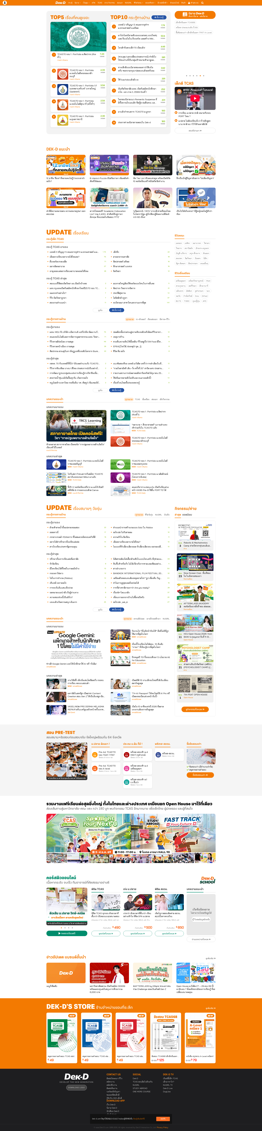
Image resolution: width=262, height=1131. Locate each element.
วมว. (208, 291)
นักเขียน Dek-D (113, 1111)
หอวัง (178, 296)
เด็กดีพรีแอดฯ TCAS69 (185, 22)
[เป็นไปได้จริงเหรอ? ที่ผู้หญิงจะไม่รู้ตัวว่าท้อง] (196, 198)
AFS (204, 301)
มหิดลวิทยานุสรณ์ (196, 281)
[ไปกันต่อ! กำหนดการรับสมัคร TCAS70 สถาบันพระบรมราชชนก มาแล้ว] (56, 477)
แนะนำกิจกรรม (51, 450)
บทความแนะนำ (54, 618)
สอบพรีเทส (149, 2)
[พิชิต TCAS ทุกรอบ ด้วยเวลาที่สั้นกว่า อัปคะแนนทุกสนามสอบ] (105, 902)
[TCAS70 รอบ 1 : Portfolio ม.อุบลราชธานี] (62, 120)
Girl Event (71, 712)
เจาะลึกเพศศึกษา (154, 619)
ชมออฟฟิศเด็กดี (113, 1095)
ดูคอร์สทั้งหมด (105, 934)
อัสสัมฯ (189, 291)
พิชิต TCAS (97, 889)
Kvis (197, 296)
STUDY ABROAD (140, 1088)
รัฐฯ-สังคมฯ (180, 263)
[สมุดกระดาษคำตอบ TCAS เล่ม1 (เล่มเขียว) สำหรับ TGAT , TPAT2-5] (61, 1033)
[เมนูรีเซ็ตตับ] (66, 973)
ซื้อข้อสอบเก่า (194, 744)
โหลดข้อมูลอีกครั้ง (202, 920)
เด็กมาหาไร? (168, 1081)
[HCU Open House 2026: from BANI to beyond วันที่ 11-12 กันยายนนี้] (195, 624)
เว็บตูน (85, 2)
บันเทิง (166, 514)
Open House (188, 640)
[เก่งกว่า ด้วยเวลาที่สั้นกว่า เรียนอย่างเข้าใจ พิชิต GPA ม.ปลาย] (137, 902)
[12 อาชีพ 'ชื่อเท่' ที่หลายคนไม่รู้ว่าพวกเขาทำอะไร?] (66, 165)
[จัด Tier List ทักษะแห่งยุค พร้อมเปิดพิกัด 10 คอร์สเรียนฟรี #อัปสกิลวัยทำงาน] (152, 165)
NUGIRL (128, 2)
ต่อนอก (120, 2)
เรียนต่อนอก (152, 319)
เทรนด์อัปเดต (139, 619)
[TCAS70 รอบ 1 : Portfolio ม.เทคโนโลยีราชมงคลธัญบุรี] (56, 464)
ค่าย (185, 549)
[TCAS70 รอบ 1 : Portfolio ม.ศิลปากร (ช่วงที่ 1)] (78, 36)
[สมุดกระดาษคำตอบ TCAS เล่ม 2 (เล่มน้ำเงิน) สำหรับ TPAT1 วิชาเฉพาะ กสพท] (96, 1033)
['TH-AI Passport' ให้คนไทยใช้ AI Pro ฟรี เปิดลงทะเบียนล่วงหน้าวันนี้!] (120, 697)
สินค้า (183, 2)
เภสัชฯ (187, 243)
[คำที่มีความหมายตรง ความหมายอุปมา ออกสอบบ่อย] (66, 198)
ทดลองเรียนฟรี (67, 933)
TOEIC (187, 301)
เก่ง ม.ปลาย (129, 889)
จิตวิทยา (188, 258)
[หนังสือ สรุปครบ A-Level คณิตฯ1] (200, 1033)
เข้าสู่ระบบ (194, 2)
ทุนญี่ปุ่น (196, 301)
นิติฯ (205, 258)
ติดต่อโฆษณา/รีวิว (114, 1078)
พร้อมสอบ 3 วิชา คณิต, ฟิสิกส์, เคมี (167, 920)
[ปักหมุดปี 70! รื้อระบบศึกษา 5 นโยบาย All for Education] (120, 661)
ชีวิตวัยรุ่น (138, 2)
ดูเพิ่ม (100, 310)
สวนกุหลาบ (181, 286)
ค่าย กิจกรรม (110, 2)
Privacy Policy (162, 1127)
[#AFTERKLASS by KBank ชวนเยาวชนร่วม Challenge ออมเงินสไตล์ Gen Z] (152, 973)
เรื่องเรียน (145, 399)
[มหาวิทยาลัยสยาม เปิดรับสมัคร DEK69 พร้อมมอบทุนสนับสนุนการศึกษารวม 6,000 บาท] (109, 973)
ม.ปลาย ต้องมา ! (100, 744)
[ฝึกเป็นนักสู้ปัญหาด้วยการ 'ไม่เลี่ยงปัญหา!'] (196, 165)
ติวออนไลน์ (174, 2)
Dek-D (135, 1078)
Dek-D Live (167, 1088)
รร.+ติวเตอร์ (140, 319)
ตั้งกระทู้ (159, 17)
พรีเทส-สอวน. (162, 744)
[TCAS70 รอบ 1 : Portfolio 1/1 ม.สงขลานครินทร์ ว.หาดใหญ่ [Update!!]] (62, 89)
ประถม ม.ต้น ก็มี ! (132, 744)
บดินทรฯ (179, 291)
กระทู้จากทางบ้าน (56, 514)
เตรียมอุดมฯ (181, 281)
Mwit (208, 281)
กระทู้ (70, 2)
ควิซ (93, 2)
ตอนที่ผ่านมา (194, 131)
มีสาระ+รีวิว (164, 319)
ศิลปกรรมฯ (192, 263)
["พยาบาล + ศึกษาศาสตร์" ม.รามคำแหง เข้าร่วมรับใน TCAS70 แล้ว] (120, 428)
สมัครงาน (111, 1081)
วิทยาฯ (179, 248)
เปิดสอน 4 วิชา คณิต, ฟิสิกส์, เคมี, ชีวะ (136, 920)
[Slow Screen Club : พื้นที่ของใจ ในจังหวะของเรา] (195, 563)
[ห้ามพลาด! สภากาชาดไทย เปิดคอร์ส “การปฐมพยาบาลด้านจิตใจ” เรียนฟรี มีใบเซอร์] (76, 426)
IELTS (178, 301)
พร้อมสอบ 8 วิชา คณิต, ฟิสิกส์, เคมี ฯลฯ (105, 920)
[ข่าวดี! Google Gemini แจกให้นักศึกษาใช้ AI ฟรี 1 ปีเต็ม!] (76, 645)
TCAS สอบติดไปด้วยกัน (143, 1081)
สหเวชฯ (179, 258)
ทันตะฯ (206, 253)
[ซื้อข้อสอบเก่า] (201, 756)
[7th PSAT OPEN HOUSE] (195, 684)
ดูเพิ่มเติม (210, 958)
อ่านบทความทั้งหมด (200, 939)
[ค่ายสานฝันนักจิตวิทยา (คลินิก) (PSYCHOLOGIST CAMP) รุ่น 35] (195, 654)
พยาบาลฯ (197, 243)
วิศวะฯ (206, 243)
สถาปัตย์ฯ (189, 248)
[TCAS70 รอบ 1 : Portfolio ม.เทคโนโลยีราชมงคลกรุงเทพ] (120, 464)
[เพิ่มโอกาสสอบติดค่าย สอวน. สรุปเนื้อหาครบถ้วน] (169, 902)
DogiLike (167, 1091)
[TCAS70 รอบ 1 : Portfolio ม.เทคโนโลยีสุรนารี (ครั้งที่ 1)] (62, 104)
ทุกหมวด (130, 319)
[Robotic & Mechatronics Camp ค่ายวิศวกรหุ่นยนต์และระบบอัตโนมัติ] (195, 532)
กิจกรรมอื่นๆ (188, 579)
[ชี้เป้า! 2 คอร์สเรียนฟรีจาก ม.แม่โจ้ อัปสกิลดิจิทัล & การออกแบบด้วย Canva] (56, 491)
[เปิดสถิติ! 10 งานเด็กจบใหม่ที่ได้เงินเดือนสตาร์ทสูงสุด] (120, 684)
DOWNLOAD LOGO (76, 1088)
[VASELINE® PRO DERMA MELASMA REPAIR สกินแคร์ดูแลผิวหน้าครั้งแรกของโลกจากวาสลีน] (56, 710)
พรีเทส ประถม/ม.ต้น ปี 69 (187, 27)
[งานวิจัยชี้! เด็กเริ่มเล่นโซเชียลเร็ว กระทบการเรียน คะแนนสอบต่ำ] (56, 684)
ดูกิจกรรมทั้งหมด (194, 709)
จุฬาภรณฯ (199, 291)
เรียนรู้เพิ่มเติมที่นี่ (139, 1118)
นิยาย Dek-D (112, 1108)
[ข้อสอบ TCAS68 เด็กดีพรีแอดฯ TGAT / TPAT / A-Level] (165, 1033)
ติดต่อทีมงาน (112, 1088)
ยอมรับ (163, 1118)
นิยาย (77, 2)
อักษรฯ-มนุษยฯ (202, 248)
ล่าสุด (178, 514)
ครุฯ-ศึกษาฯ (195, 253)
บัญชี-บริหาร (181, 253)
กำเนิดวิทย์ (187, 296)
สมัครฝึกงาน (112, 1085)
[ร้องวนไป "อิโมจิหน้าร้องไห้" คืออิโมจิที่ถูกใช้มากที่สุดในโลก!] (120, 634)
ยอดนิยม (187, 514)
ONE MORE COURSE (141, 1091)
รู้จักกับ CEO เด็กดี (114, 1098)
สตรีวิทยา (192, 286)
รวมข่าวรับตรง (62, 60)
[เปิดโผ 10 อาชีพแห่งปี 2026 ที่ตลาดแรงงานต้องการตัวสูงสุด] (120, 710)
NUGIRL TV (168, 1085)
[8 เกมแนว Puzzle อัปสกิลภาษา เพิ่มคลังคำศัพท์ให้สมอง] (109, 165)
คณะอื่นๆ (204, 263)
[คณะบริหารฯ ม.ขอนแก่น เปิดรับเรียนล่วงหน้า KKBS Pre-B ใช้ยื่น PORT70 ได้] (120, 491)
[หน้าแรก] (60, 2)
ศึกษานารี (204, 286)
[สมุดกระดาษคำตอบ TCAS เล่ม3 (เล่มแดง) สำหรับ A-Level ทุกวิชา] (131, 1033)
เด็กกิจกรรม (164, 399)
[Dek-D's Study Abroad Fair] (173, 838)
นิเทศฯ (197, 258)
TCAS (100, 2)
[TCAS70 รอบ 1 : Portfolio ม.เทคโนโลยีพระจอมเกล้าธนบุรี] (62, 74)
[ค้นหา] (202, 3)
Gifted (204, 296)
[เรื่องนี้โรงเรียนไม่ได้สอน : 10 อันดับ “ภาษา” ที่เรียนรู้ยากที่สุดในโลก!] (120, 648)
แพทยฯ (179, 243)
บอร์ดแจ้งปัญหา (113, 1091)
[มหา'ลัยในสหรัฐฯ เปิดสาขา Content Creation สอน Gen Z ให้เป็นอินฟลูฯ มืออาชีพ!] (56, 697)
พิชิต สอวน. (161, 889)
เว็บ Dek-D (111, 1104)
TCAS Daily (141, 431)
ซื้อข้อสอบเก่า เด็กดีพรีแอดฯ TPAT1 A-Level (194, 32)
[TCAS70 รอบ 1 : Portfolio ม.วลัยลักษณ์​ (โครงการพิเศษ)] (120, 477)
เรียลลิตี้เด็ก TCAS (170, 1078)
